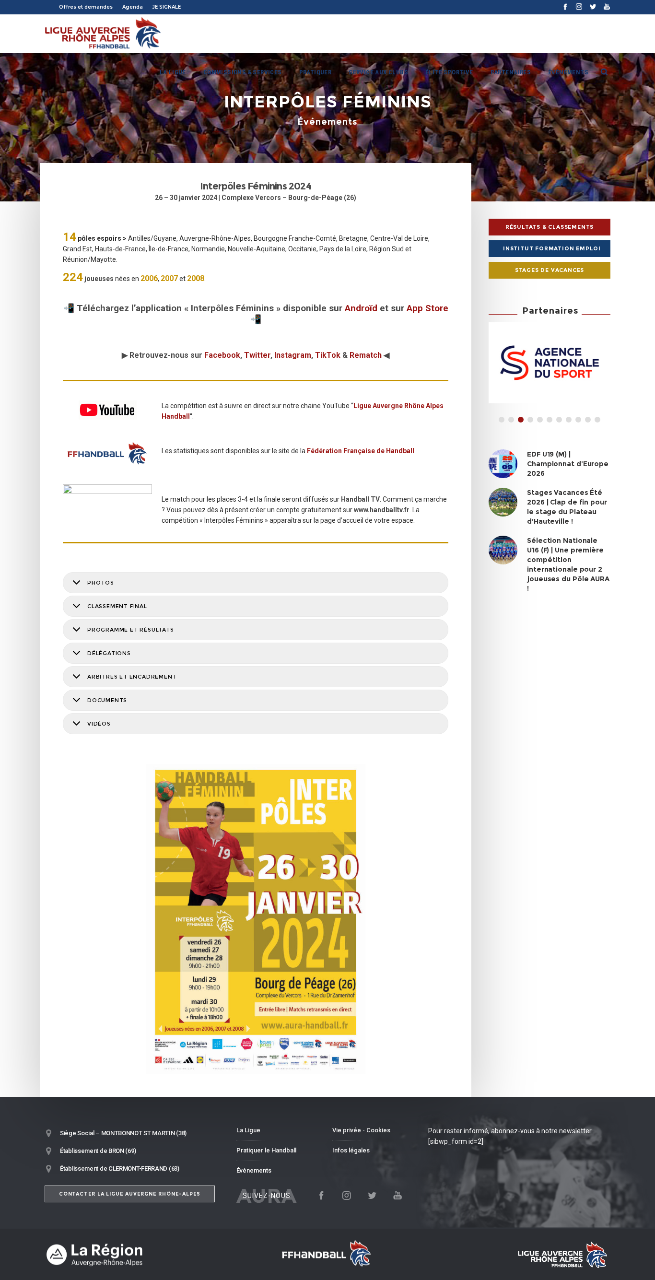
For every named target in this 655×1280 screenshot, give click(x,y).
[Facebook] (565, 6)
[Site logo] (103, 33)
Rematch (366, 355)
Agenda (132, 7)
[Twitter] (593, 6)
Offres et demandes (86, 7)
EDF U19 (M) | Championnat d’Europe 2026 (567, 464)
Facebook (222, 355)
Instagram (292, 355)
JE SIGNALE (166, 7)
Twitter (257, 355)
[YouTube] (607, 6)
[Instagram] (579, 6)
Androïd (361, 308)
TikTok (327, 355)
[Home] (136, 1254)
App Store (427, 308)
